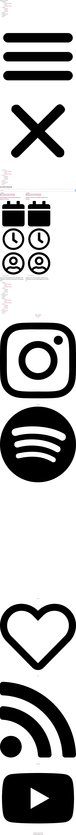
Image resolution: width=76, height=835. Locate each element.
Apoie (3, 12)
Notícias (6, 10)
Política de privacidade (38, 832)
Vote (3, 16)
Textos (3, 7)
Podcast (4, 2)
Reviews (6, 11)
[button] (38, 93)
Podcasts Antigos (8, 6)
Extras (5, 4)
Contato (4, 15)
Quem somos (5, 14)
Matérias (6, 8)
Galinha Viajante (7, 3)
